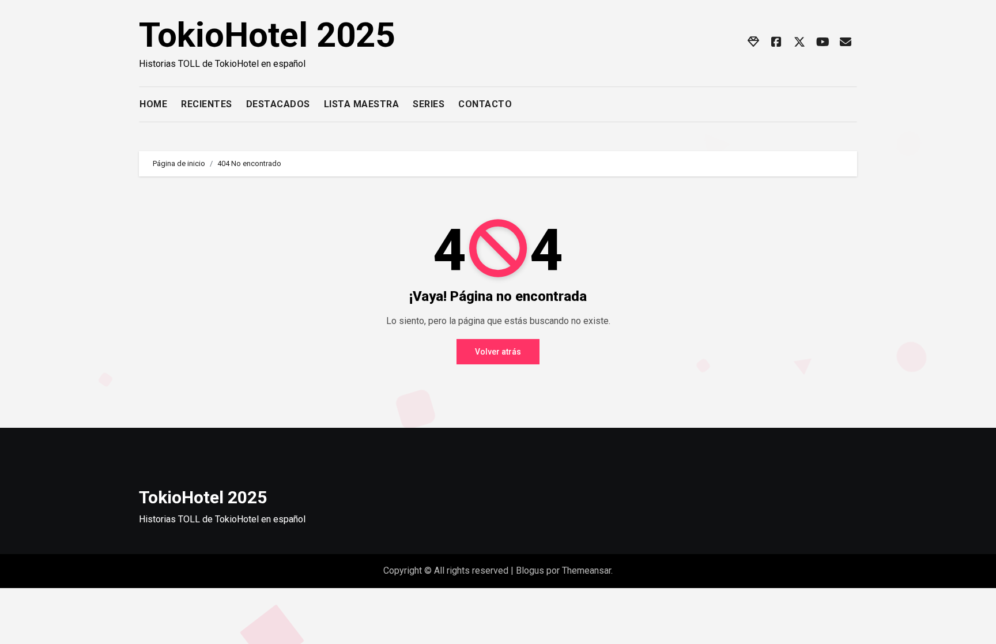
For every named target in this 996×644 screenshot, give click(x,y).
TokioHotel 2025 (267, 34)
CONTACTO (485, 104)
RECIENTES (206, 104)
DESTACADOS (278, 104)
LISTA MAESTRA (361, 104)
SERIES (428, 104)
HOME (153, 104)
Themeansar (586, 570)
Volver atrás (498, 351)
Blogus (530, 570)
